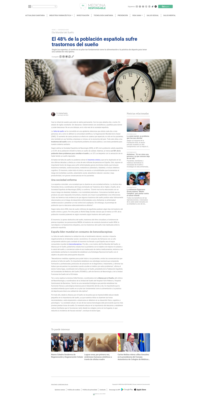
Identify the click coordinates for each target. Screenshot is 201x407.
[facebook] (60, 56)
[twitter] (66, 56)
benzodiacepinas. (75, 244)
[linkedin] (63, 56)
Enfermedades (63, 30)
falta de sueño (58, 131)
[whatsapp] (69, 56)
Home (54, 30)
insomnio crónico (94, 160)
